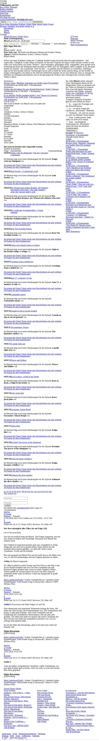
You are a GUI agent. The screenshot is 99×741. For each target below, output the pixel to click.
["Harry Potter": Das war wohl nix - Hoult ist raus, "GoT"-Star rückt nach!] (68, 180)
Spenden (35, 736)
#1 (5, 492)
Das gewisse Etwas (45, 693)
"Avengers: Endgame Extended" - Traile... (79, 704)
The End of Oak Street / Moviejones (13, 712)
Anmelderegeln (23, 508)
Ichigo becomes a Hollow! (21, 459)
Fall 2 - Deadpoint (44, 699)
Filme (34, 24)
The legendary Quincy (20, 327)
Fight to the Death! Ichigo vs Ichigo (25, 245)
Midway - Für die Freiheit (76, 699)
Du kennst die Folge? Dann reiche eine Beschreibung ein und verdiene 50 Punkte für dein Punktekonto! (32, 166)
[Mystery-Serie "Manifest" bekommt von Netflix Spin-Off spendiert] (68, 139)
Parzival (7, 516)
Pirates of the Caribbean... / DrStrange (15, 722)
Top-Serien (20, 26)
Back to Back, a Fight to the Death (25, 377)
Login (2, 19)
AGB (14, 734)
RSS (12, 736)
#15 (46, 492)
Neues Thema (15, 688)
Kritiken (22, 24)
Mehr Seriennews (73, 231)
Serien (39, 24)
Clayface (40, 711)
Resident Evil (42, 701)
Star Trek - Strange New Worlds (79, 723)
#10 (28, 492)
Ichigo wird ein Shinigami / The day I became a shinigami (29, 154)
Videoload (79, 93)
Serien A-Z (29, 26)
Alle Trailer (41, 721)
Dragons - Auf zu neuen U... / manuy (16, 718)
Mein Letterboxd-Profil (13, 580)
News (2, 24)
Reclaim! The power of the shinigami (26, 442)
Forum (50, 24)
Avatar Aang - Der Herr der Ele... (48, 708)
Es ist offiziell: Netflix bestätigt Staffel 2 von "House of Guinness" (31, 95)
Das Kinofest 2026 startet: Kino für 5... (80, 708)
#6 (18, 492)
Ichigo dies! (15, 426)
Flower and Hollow (19, 360)
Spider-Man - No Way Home (77, 730)
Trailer (28, 24)
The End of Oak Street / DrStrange (18, 707)
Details (7, 36)
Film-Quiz (4, 13)
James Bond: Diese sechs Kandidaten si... (76, 696)
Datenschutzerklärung (27, 734)
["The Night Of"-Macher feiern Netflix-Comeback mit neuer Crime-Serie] (68, 221)
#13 (39, 492)
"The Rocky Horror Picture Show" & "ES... (80, 726)
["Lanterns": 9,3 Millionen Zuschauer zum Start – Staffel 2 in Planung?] (68, 211)
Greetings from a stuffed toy (22, 262)
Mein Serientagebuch (79, 45)
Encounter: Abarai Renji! (21, 409)
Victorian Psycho (44, 697)
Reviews (3, 26)
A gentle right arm (18, 344)
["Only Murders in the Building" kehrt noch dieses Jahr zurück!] (68, 164)
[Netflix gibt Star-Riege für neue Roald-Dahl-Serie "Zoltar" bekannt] (68, 147)
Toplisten (11, 26)
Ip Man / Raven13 (11, 699)
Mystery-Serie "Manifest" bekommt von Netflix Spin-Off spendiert (31, 83)
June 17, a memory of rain (21, 278)
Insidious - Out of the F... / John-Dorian (17, 694)
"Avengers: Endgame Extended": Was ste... (79, 720)
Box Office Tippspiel (8, 7)
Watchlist (74, 38)
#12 (35, 492)
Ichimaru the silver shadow (21, 475)
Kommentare (5, 15)
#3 (10, 492)
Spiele (45, 24)
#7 (20, 492)
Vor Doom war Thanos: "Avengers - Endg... (80, 716)
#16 (50, 492)
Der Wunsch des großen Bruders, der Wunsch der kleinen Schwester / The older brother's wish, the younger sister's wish (29, 190)
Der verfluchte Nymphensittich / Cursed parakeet (27, 211)
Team (18, 736)
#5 (15, 492)
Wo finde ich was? (7, 17)
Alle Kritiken (9, 728)
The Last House (43, 695)
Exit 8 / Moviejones (12, 709)
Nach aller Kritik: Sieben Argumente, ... (76, 712)
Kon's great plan (17, 393)
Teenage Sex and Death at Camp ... (47, 716)
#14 (42, 492)
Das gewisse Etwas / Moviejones (17, 697)
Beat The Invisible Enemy (21, 229)
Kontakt (7, 522)
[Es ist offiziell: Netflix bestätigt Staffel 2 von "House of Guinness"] (68, 155)
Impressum (6, 734)
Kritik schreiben (6, 9)
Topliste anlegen (6, 11)
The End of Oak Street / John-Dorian (16, 702)
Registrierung (10, 19)
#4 (13, 492)
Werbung (42, 734)
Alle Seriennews (10, 99)
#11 (32, 492)
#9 (25, 492)
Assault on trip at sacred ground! (24, 311)
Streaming (14, 24)
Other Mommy (43, 719)
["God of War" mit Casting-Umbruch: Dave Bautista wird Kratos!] (68, 190)
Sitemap (5, 736)
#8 (23, 492)
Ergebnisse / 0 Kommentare (77, 135)
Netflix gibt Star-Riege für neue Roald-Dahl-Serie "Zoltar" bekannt (31, 89)
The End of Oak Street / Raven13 (17, 705)
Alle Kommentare (73, 732)
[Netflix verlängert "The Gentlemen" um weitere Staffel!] (68, 172)
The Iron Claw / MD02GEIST (16, 725)
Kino (7, 24)
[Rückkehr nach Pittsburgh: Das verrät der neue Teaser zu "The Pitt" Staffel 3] (68, 201)
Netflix (81, 91)
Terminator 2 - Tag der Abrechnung (80, 693)
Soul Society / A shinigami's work (24, 171)
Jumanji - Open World (46, 703)
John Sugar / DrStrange (13, 715)
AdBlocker (26, 736)
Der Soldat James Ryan (75, 701)
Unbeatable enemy (18, 294)
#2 (7, 492)
